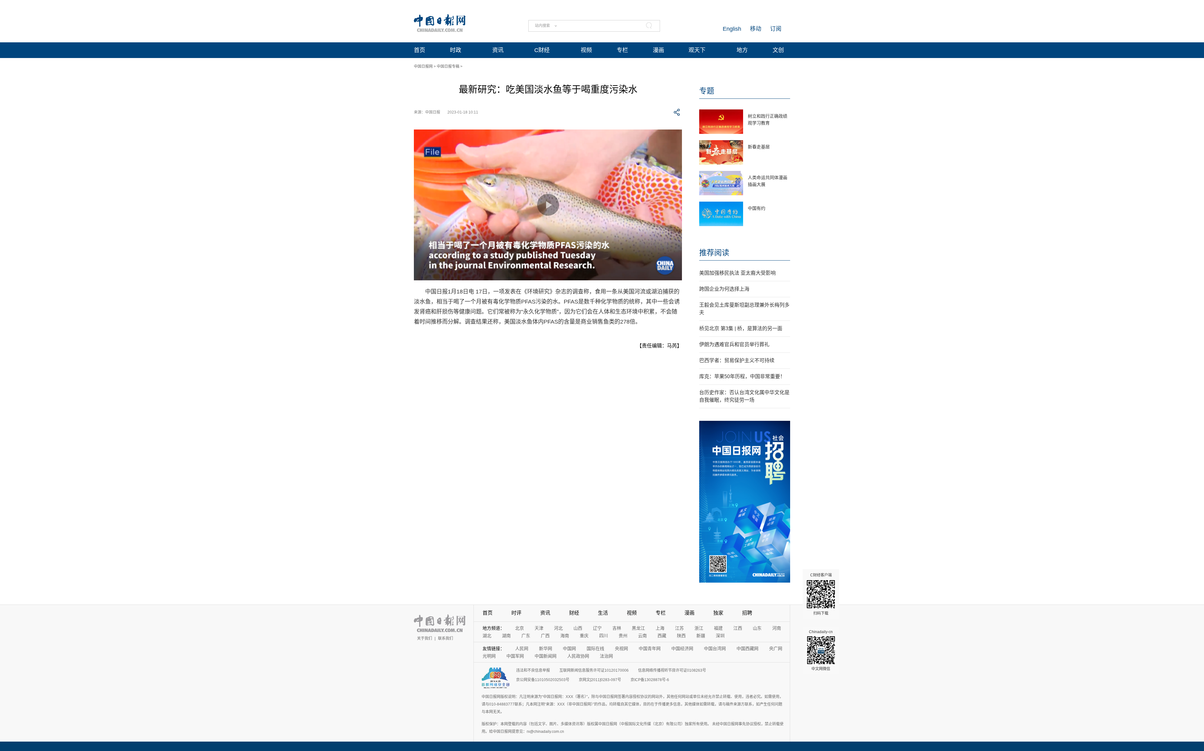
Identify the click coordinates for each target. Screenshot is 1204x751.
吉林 (616, 628)
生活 (603, 613)
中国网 (569, 648)
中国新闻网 (546, 655)
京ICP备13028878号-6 (650, 680)
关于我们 (424, 638)
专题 (706, 91)
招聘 (747, 613)
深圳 (720, 635)
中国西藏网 (747, 648)
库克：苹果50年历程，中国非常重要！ (742, 376)
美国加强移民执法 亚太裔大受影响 (737, 273)
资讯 (498, 50)
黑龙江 (638, 628)
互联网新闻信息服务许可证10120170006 (594, 670)
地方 (742, 50)
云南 (642, 635)
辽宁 (597, 628)
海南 (564, 635)
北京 (519, 628)
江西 (737, 628)
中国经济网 (682, 648)
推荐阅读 (714, 252)
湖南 (506, 635)
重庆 (584, 635)
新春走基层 (759, 146)
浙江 (698, 628)
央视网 (621, 648)
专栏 (622, 50)
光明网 (489, 655)
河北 (558, 628)
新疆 (700, 635)
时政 (455, 50)
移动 (755, 29)
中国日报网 (423, 66)
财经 (574, 613)
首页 (419, 50)
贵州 (623, 635)
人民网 (521, 648)
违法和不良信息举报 (533, 670)
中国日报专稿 (448, 66)
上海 (660, 628)
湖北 (487, 635)
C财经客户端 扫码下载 (821, 594)
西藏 (661, 635)
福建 (718, 628)
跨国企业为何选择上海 (724, 289)
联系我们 (445, 638)
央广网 (775, 648)
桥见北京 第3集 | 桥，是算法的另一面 (740, 328)
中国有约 (756, 208)
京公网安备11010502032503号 (542, 680)
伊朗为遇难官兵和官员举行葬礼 (734, 344)
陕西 (681, 635)
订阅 (775, 29)
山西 (577, 628)
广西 (545, 635)
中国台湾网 (715, 648)
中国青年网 (650, 648)
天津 (539, 628)
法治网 (606, 655)
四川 (603, 635)
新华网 (545, 648)
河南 (776, 628)
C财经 (542, 50)
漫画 (658, 50)
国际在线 (595, 648)
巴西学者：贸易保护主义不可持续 (736, 360)
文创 (778, 50)
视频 (586, 50)
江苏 (679, 628)
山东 (757, 628)
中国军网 (515, 655)
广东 (525, 635)
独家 (718, 613)
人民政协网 (578, 655)
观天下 (697, 50)
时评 (516, 613)
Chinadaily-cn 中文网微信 (821, 650)
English (732, 29)
